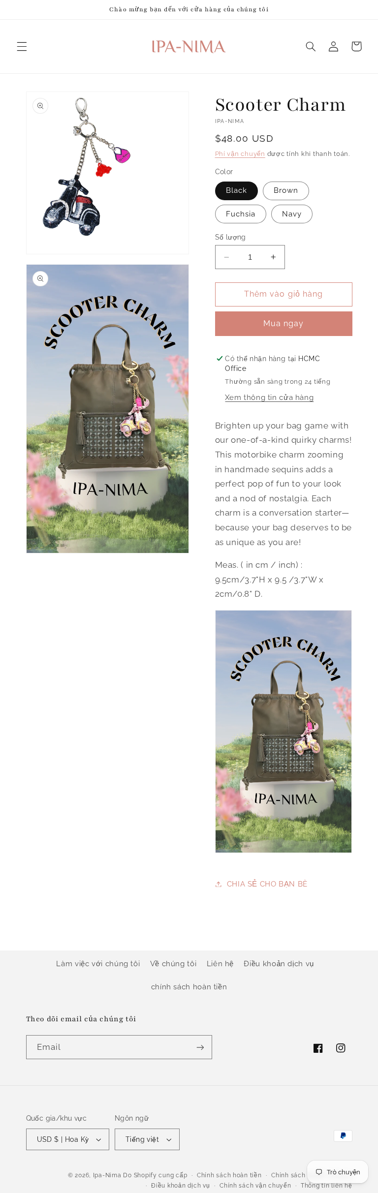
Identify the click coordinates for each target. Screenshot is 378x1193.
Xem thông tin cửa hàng (269, 397)
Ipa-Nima (107, 1175)
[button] (21, 46)
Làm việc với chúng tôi (98, 963)
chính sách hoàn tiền (189, 986)
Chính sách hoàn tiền (229, 1175)
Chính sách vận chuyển (255, 1185)
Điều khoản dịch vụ (279, 963)
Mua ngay (283, 323)
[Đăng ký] (200, 1047)
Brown (286, 190)
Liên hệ (220, 963)
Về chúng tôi (173, 963)
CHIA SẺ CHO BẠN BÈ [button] (267, 884)
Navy (292, 214)
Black (236, 190)
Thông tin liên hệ (326, 1185)
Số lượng (230, 237)
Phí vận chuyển (240, 153)
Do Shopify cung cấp (155, 1175)
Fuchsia (240, 214)
